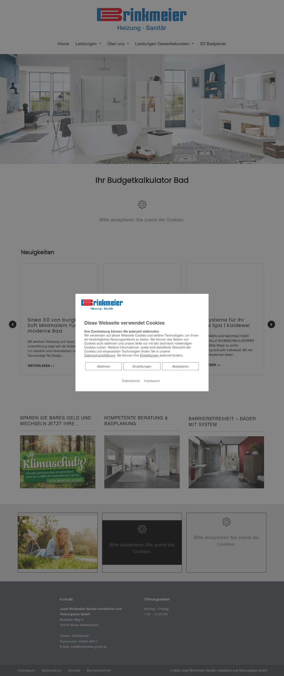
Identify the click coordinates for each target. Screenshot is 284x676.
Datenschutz (131, 380)
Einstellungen (141, 366)
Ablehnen (103, 366)
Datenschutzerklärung (99, 355)
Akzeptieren (180, 366)
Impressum (152, 380)
